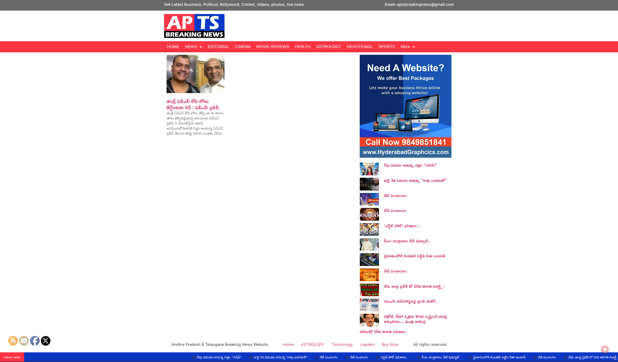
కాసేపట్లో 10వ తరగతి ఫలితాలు (383, 331)
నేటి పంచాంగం (395, 195)
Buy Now (390, 344)
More (405, 46)
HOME (173, 46)
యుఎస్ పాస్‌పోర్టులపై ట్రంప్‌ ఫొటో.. (410, 301)
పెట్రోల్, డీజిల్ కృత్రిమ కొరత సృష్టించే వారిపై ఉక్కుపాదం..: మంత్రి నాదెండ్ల (415, 319)
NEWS (191, 46)
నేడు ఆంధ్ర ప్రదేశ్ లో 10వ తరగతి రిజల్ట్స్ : (414, 286)
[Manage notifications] (605, 349)
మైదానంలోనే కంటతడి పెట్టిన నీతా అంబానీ (414, 256)
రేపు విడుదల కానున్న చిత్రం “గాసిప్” (410, 165)
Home (288, 344)
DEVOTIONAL (360, 46)
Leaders (367, 344)
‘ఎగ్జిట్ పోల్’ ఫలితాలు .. (402, 225)
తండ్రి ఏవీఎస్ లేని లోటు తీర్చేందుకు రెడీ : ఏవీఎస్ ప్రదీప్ (193, 104)
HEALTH (302, 46)
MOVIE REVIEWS (272, 46)
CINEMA (243, 46)
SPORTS (387, 46)
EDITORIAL (218, 46)
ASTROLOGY (328, 46)
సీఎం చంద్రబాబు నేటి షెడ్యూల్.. (407, 241)
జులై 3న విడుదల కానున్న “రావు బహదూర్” (415, 180)
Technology (342, 344)
